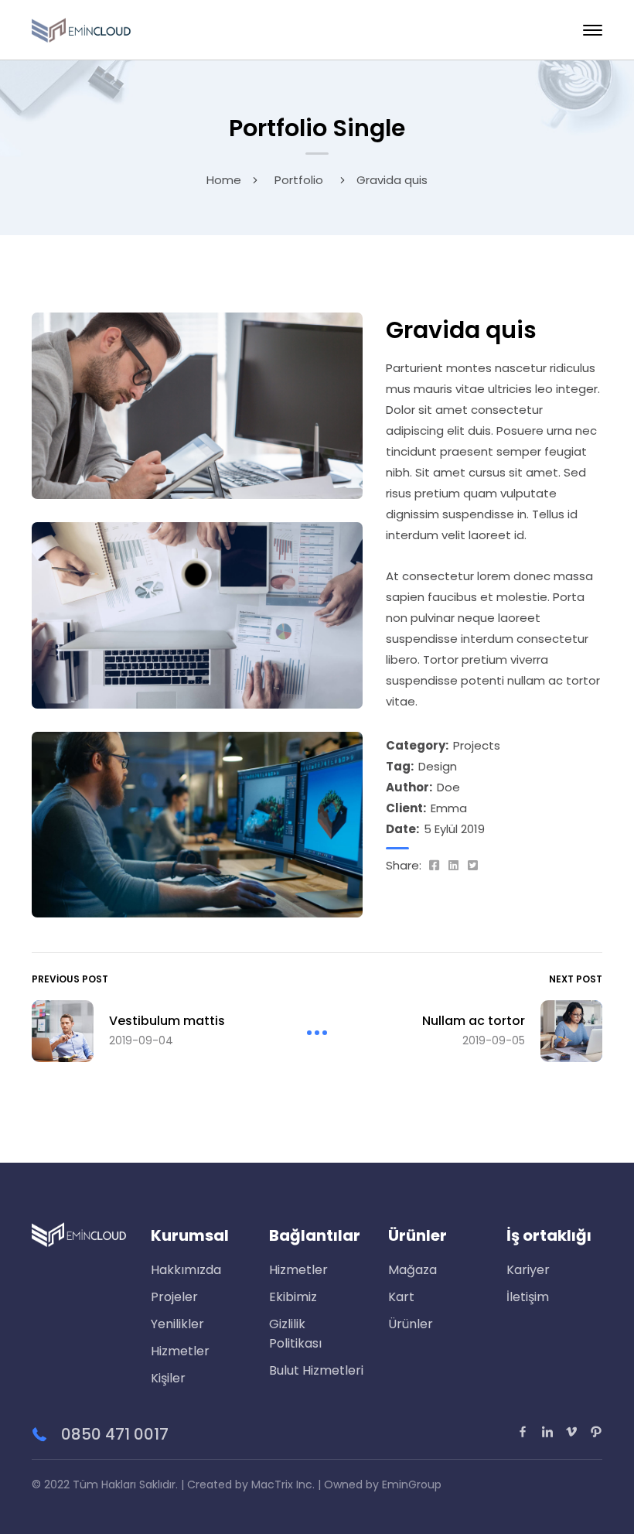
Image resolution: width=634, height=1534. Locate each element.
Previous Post (70, 979)
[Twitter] (473, 865)
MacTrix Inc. (283, 1484)
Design (437, 766)
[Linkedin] (453, 865)
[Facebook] (434, 865)
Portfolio (298, 180)
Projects (476, 745)
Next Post (575, 979)
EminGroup (411, 1484)
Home (223, 180)
